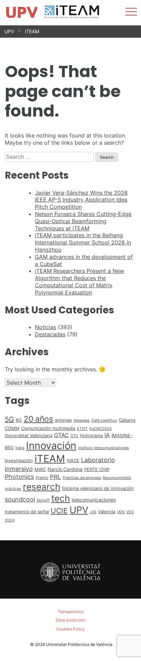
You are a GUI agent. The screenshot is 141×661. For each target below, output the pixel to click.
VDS (121, 512)
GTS (74, 436)
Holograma (91, 435)
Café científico (104, 420)
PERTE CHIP (97, 469)
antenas (63, 420)
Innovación (51, 446)
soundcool (20, 499)
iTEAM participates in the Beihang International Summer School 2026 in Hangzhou (83, 242)
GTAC (61, 435)
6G (19, 420)
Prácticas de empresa (82, 478)
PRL (55, 476)
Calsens (127, 420)
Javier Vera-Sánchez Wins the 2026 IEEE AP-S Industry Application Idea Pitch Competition (81, 200)
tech (60, 498)
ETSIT (82, 428)
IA (107, 435)
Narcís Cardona (65, 469)
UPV (9, 31)
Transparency (70, 611)
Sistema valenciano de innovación (98, 488)
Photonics (19, 476)
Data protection (71, 620)
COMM (12, 428)
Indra (19, 448)
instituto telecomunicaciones (103, 448)
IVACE (73, 460)
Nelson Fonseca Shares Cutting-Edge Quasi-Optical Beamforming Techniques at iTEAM (83, 221)
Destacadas (50, 334)
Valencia (106, 511)
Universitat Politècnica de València (79, 644)
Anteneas (82, 420)
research (41, 486)
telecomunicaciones (94, 500)
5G (9, 419)
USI (93, 512)
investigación (19, 460)
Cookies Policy (70, 629)
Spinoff (43, 500)
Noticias (45, 327)
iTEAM (32, 31)
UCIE (59, 510)
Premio (42, 478)
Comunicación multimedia (48, 428)
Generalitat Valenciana (28, 435)
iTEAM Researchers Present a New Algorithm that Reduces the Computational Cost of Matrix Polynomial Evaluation (79, 281)
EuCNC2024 (100, 428)
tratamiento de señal (27, 511)
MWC (40, 469)
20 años (38, 419)
